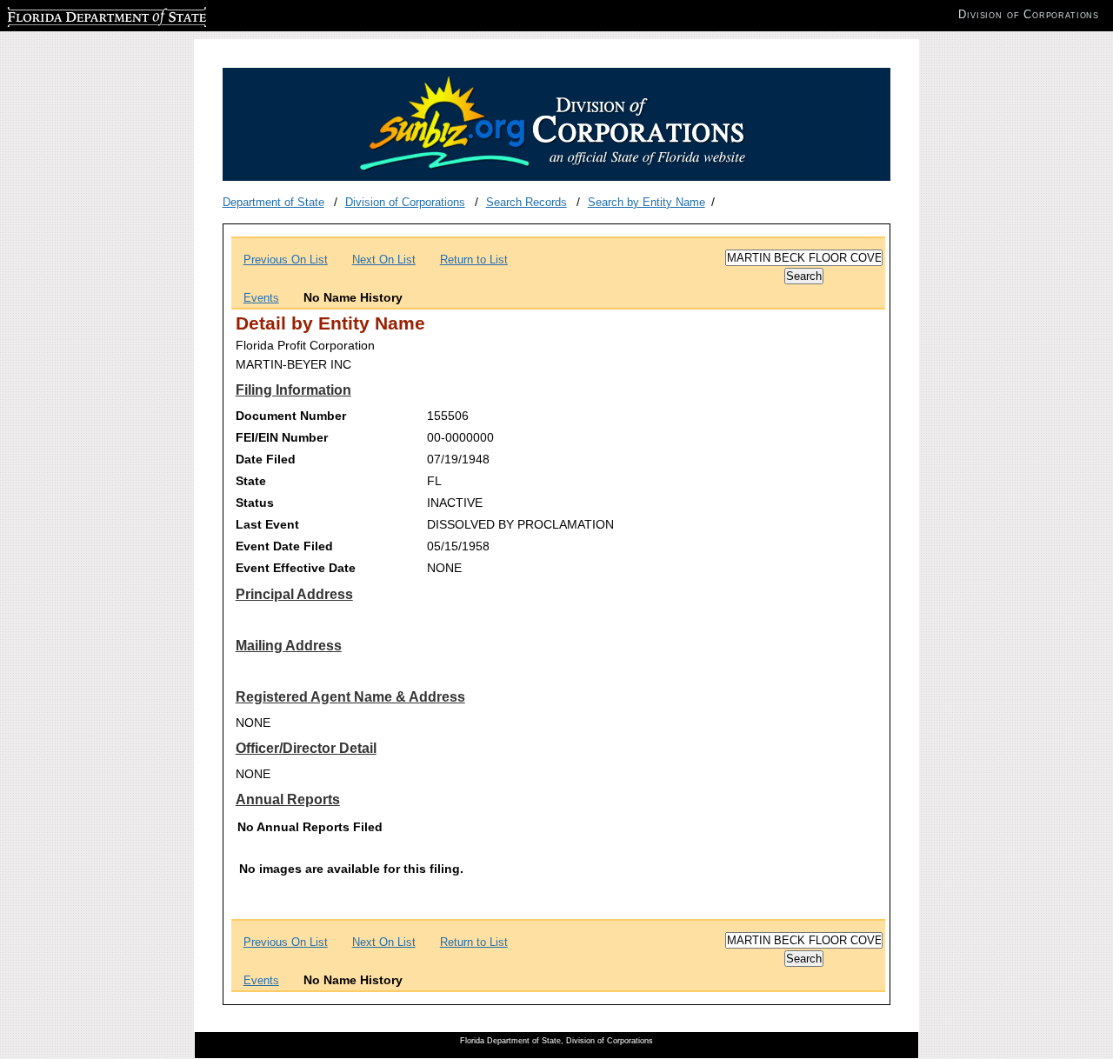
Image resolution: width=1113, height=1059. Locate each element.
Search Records (526, 202)
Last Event (267, 524)
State (251, 481)
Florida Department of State (76, 14)
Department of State (273, 202)
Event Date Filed (284, 546)
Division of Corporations (405, 202)
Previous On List (285, 259)
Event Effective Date (296, 568)
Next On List (384, 259)
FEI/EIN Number (282, 437)
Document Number (291, 416)
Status (255, 503)
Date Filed (266, 459)
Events (261, 297)
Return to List (474, 259)
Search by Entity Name (646, 202)
